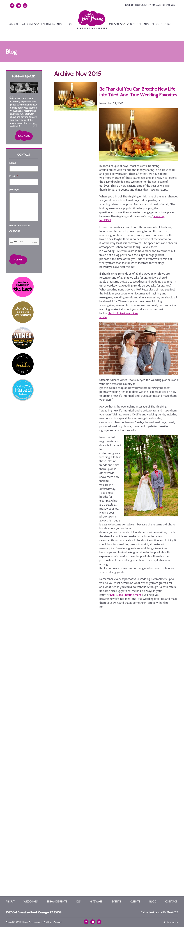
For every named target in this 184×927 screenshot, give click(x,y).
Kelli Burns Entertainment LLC (95, 21)
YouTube (25, 6)
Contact (167, 24)
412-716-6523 (154, 4)
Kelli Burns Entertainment (125, 594)
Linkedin (19, 6)
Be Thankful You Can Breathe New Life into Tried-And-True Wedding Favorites (138, 92)
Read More (24, 135)
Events (130, 24)
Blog (154, 24)
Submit (23, 259)
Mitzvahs (115, 24)
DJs (70, 24)
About (13, 24)
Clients (144, 24)
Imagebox (174, 922)
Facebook (12, 6)
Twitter (93, 922)
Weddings (29, 24)
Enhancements (51, 24)
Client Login (169, 4)
